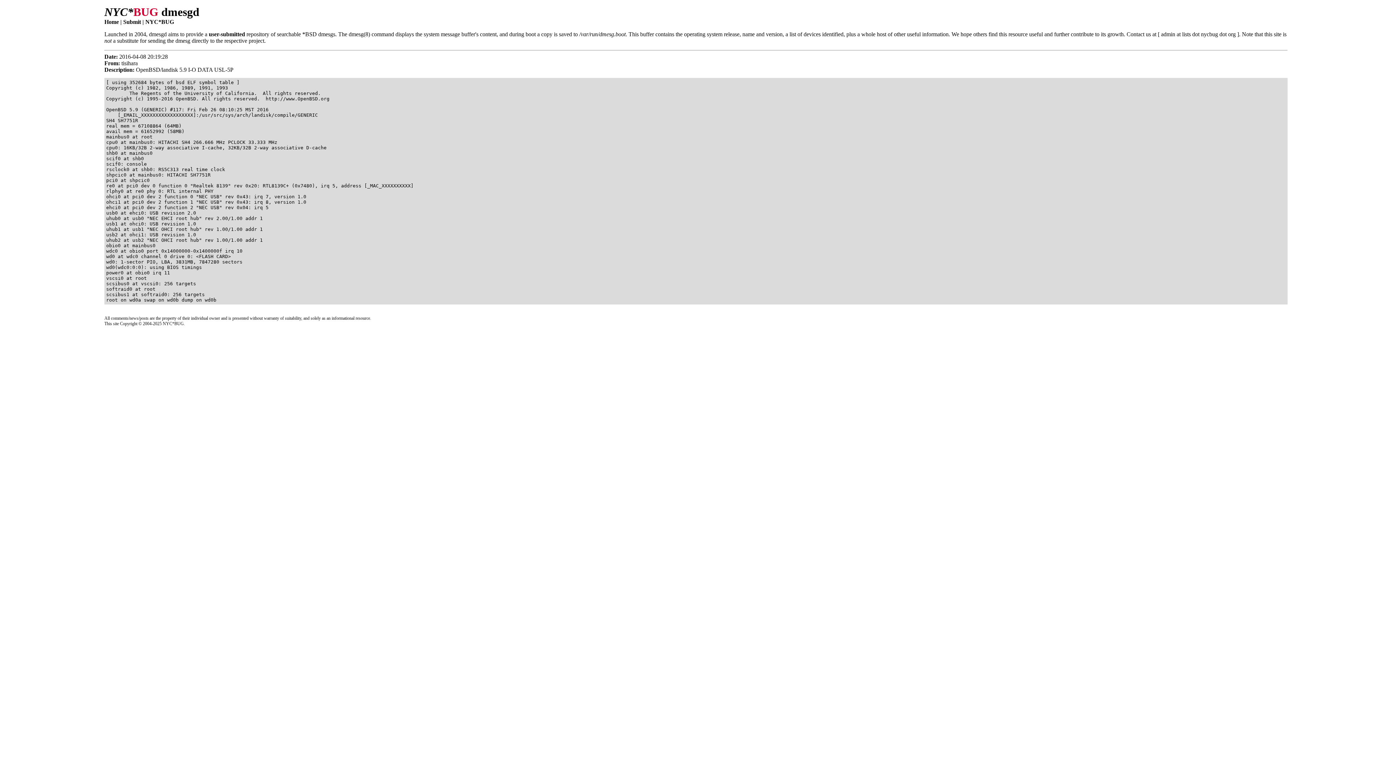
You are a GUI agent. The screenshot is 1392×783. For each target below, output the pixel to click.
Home (111, 22)
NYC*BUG (159, 22)
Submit (132, 22)
